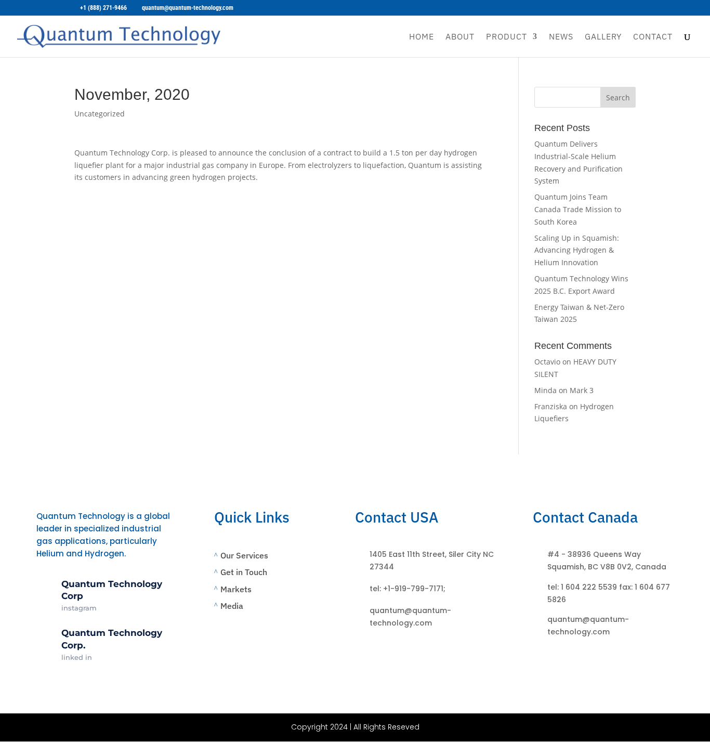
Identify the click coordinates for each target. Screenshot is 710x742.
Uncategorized (99, 114)
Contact (653, 37)
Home (421, 37)
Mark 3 (582, 390)
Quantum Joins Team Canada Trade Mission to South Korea (577, 209)
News (561, 37)
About (460, 37)
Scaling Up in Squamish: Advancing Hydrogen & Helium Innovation (576, 250)
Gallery (603, 37)
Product (506, 37)
